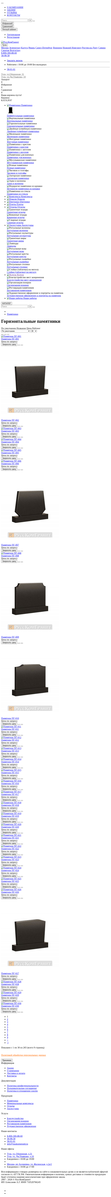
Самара (102, 48)
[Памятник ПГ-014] (11, 759)
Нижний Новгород (72, 48)
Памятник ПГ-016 (10, 783)
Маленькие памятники (18, 136)
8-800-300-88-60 (9, 53)
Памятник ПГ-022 (10, 848)
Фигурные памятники (18, 142)
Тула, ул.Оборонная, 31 (12, 74)
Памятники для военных (19, 157)
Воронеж (57, 48)
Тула (4, 45)
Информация (7, 1063)
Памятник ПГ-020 (10, 827)
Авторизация (13, 34)
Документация (8, 1081)
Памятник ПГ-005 (10, 453)
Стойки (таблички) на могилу (21, 272)
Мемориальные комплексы (20, 1103)
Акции (10, 1068)
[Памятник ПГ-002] (30, 417)
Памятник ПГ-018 (10, 805)
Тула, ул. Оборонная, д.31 (19, 1154)
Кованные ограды (16, 217)
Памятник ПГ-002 (10, 420)
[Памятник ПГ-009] (30, 634)
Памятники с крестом (17, 147)
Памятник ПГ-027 (10, 973)
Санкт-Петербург (43, 48)
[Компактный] (8, 334)
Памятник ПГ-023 (10, 859)
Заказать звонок (15, 60)
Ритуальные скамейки (18, 261)
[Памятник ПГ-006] (11, 461)
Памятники (26, 105)
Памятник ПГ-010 (10, 718)
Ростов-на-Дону (90, 48)
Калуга (24, 48)
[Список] (5, 334)
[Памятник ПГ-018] (11, 802)
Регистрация (13, 37)
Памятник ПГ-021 (10, 838)
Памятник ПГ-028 (10, 984)
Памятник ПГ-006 (10, 463)
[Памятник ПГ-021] (11, 835)
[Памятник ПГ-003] (11, 428)
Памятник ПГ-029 (10, 995)
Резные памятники (16, 168)
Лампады (11, 246)
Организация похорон (18, 285)
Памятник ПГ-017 (10, 794)
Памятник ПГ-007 (10, 545)
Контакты (12, 1076)
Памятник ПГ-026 (10, 892)
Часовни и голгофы (16, 173)
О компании (13, 1070)
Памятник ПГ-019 (10, 816)
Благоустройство (15, 1118)
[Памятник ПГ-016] (11, 781)
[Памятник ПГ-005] (11, 450)
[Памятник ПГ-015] (11, 770)
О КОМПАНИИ (15, 7)
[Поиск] (34, 307)
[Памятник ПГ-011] (11, 726)
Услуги (20, 275)
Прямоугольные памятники (20, 115)
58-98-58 (5, 55)
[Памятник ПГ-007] (30, 542)
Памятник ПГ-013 (10, 751)
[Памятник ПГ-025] (11, 878)
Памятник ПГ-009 (10, 637)
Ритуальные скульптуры (19, 235)
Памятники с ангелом (17, 152)
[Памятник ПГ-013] (11, 748)
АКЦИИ (11, 10)
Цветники (24, 201)
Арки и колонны (15, 183)
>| (8, 1042)
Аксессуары (27, 225)
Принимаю (6, 1060)
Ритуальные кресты (16, 256)
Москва (5, 48)
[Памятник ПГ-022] (11, 846)
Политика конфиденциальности (23, 1085)
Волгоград (15, 50)
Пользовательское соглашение (22, 1088)
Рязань (31, 48)
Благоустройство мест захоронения (24, 280)
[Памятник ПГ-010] (30, 715)
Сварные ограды (15, 222)
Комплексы (26, 196)
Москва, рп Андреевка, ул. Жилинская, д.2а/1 (29, 1164)
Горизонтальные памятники (21, 126)
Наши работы (30, 298)
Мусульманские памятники (20, 162)
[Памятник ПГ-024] (11, 868)
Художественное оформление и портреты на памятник (34, 295)
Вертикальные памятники (20, 121)
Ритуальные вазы (15, 251)
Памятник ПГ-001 (10, 339)
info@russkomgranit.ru (17, 1144)
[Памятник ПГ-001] (11, 336)
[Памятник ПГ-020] (11, 824)
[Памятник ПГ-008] (11, 553)
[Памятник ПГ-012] (11, 737)
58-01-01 (11, 69)
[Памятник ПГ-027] (30, 971)
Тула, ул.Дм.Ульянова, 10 (13, 77)
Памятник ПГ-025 (10, 881)
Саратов (5, 50)
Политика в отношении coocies (22, 1091)
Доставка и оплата (16, 1073)
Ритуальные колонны (17, 230)
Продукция (6, 1096)
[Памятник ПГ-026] (11, 889)
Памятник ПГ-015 (10, 772)
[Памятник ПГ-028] (11, 981)
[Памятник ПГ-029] (11, 992)
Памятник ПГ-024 (10, 870)
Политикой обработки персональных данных (23, 1055)
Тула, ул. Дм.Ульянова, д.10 (20, 1156)
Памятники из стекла (17, 194)
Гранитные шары (15, 241)
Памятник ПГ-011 (10, 729)
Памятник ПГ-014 (10, 762)
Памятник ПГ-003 (10, 431)
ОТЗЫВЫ (12, 12)
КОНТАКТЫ (13, 15)
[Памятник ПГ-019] (11, 813)
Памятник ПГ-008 (10, 556)
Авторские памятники (18, 178)
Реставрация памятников (19, 290)
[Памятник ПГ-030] (11, 1003)
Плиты (19, 204)
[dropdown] (2, 3)
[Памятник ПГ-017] (11, 792)
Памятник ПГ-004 (10, 442)
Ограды (21, 207)
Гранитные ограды (16, 212)
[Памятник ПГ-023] (11, 857)
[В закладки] (19, 426)
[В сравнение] (22, 426)
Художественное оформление (21, 1126)
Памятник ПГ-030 (10, 1006)
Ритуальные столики (17, 267)
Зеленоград (14, 48)
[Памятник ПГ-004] (11, 439)
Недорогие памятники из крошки (23, 188)
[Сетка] (2, 334)
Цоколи (21, 199)
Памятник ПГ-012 (10, 740)
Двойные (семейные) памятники (23, 131)
